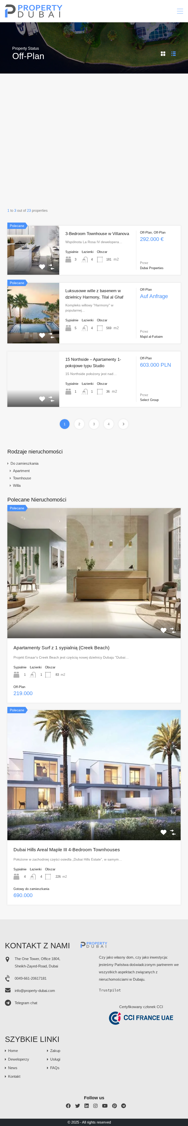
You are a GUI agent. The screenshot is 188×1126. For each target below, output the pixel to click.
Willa (17, 485)
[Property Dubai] (34, 16)
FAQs (54, 1068)
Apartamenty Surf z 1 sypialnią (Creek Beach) (61, 647)
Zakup (55, 1050)
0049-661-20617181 (31, 978)
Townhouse (22, 478)
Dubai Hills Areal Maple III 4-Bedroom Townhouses (66, 849)
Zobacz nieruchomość (33, 265)
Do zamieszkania (24, 463)
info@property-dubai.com (35, 990)
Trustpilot (110, 990)
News (12, 1068)
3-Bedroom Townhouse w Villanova (97, 233)
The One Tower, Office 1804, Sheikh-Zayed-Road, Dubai (37, 962)
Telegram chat (26, 1003)
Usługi (55, 1059)
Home (13, 1050)
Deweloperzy (18, 1059)
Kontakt (14, 1076)
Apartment (21, 471)
